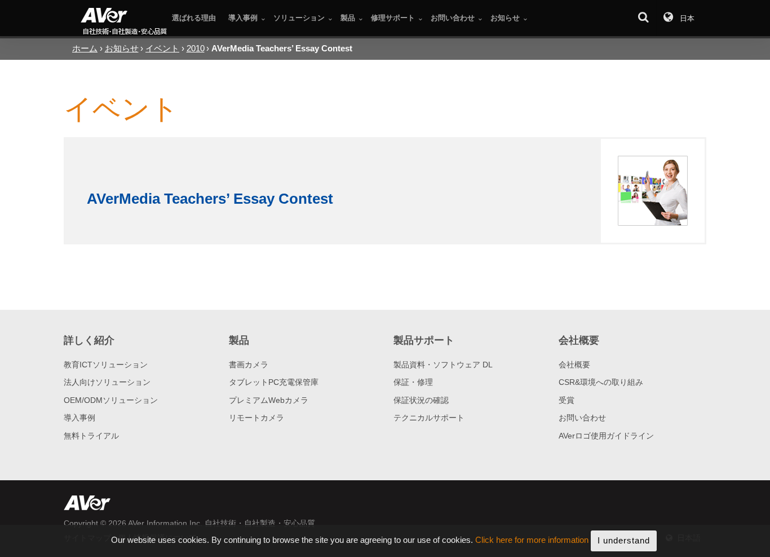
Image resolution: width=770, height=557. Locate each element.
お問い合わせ (582, 417)
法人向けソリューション (107, 382)
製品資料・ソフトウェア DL (443, 364)
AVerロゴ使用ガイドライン (606, 435)
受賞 (566, 400)
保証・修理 (413, 382)
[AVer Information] (124, 22)
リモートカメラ (256, 417)
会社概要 (574, 364)
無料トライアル (91, 435)
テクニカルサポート (428, 417)
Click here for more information (531, 540)
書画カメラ (248, 364)
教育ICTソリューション (106, 364)
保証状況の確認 (421, 400)
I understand (624, 540)
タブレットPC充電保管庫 (273, 382)
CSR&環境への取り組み (601, 382)
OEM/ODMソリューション (111, 400)
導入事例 (79, 417)
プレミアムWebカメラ (268, 400)
